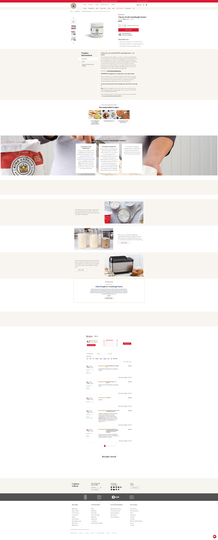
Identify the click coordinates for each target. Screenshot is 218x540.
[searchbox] (91, 354)
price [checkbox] (108, 358)
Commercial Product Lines (115, 511)
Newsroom (132, 523)
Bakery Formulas (114, 515)
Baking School (105, 4)
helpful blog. (137, 154)
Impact (113, 4)
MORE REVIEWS (109, 298)
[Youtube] (114, 490)
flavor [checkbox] (90, 358)
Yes (92, 370)
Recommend (88, 370)
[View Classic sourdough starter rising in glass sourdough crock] (73, 33)
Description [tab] (84, 59)
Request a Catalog (75, 511)
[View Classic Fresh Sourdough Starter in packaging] (73, 21)
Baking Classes (94, 517)
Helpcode (108, 532)
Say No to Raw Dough (95, 515)
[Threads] (118, 487)
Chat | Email (134, 487)
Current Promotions (75, 513)
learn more (81, 270)
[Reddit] (116, 489)
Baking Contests (94, 519)
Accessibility (81, 532)
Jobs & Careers (133, 515)
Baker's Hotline (94, 513)
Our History (132, 517)
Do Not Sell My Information (100, 532)
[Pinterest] (121, 487)
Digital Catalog (74, 508)
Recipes (91, 4)
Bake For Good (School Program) (136, 521)
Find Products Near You (134, 511)
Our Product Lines (133, 508)
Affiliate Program (75, 525)
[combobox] (102, 354)
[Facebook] (111, 487)
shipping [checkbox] (104, 358)
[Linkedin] (111, 489)
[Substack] (118, 489)
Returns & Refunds (75, 519)
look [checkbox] (111, 358)
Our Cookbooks (94, 521)
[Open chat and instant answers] (214, 536)
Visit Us (139, 1)
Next (73, 42)
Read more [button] (104, 421)
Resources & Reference (115, 517)
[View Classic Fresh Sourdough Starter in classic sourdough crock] (73, 38)
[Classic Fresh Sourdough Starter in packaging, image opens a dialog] (97, 30)
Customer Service (75, 515)
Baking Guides (93, 511)
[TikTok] (114, 487)
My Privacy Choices (114, 532)
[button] (110, 340)
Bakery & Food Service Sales (116, 508)
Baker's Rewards (75, 523)
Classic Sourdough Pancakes (85, 159)
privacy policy (96, 489)
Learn (96, 4)
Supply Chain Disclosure (73, 532)
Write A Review (127, 343)
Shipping (73, 517)
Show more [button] (115, 358)
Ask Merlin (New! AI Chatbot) (96, 523)
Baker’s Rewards (144, 1)
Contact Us (132, 525)
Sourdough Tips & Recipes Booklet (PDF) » (112, 96)
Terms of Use (92, 532)
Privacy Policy (87, 532)
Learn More (124, 242)
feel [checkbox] (93, 358)
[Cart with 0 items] (146, 5)
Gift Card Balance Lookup (76, 521)
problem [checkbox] (97, 358)
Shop (85, 4)
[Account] (143, 5)
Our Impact (132, 519)
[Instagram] (116, 487)
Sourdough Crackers (82, 158)
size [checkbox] (87, 358)
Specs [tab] (83, 61)
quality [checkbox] (101, 358)
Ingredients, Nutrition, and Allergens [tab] (88, 65)
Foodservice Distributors (115, 513)
